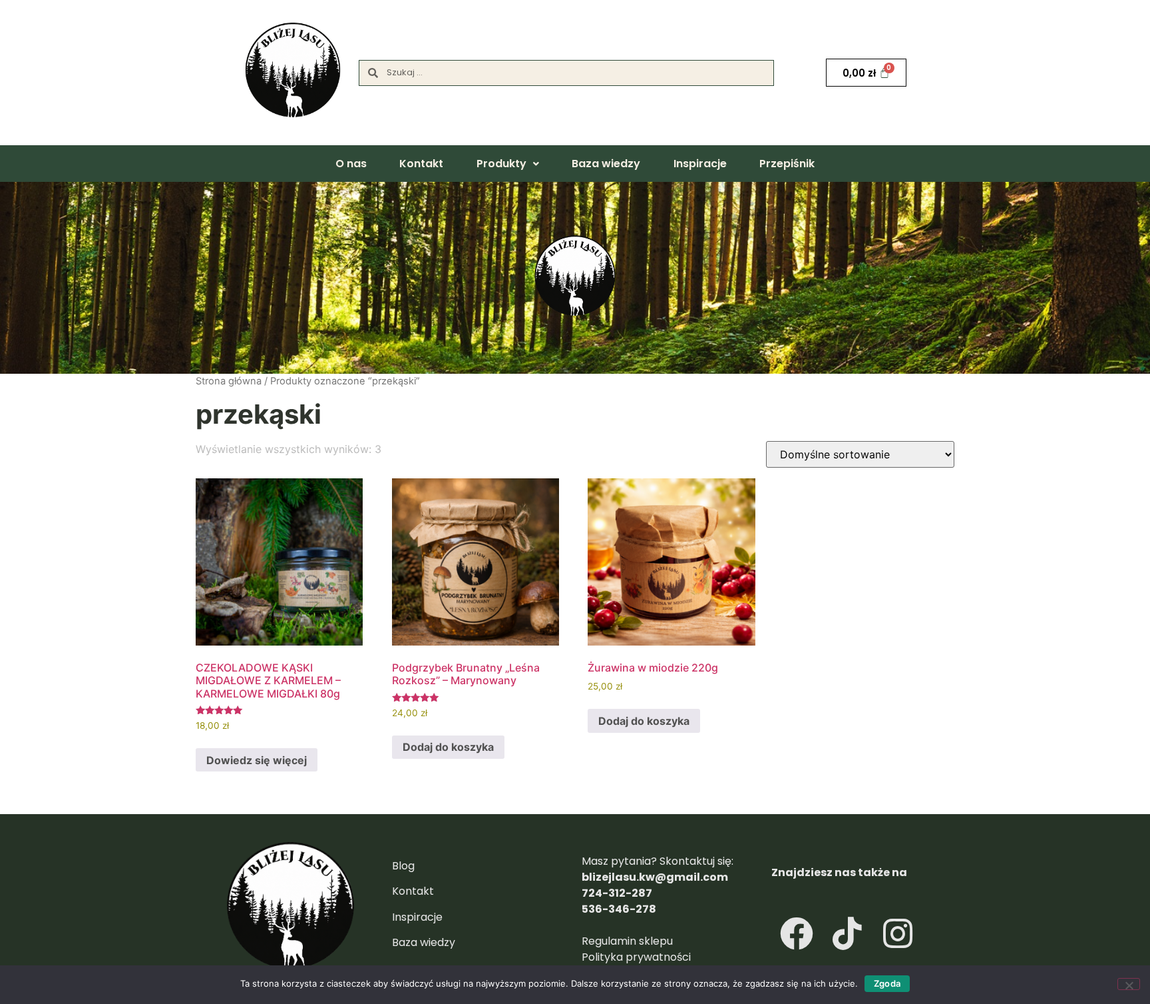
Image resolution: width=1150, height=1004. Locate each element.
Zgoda (887, 983)
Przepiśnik (787, 163)
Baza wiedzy (606, 163)
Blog (403, 865)
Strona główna (229, 381)
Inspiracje (700, 163)
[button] (507, 164)
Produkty (501, 163)
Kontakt (421, 163)
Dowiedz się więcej (256, 760)
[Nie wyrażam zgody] (1128, 984)
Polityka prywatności (636, 957)
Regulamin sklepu (628, 941)
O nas (351, 163)
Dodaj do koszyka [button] (448, 746)
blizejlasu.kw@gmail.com (655, 877)
